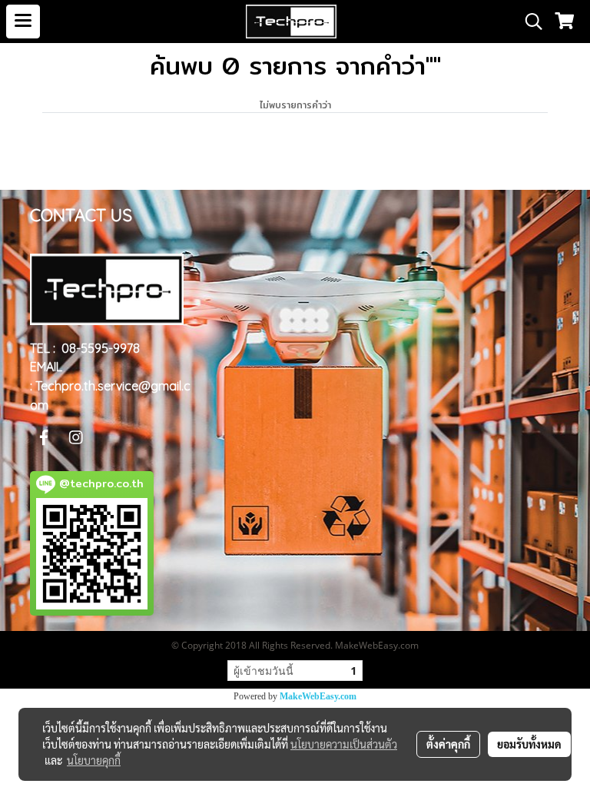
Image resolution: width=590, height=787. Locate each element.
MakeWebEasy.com (318, 696)
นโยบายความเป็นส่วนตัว (343, 744)
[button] (528, 21)
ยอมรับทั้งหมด (529, 744)
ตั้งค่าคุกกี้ (448, 744)
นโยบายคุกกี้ (94, 760)
